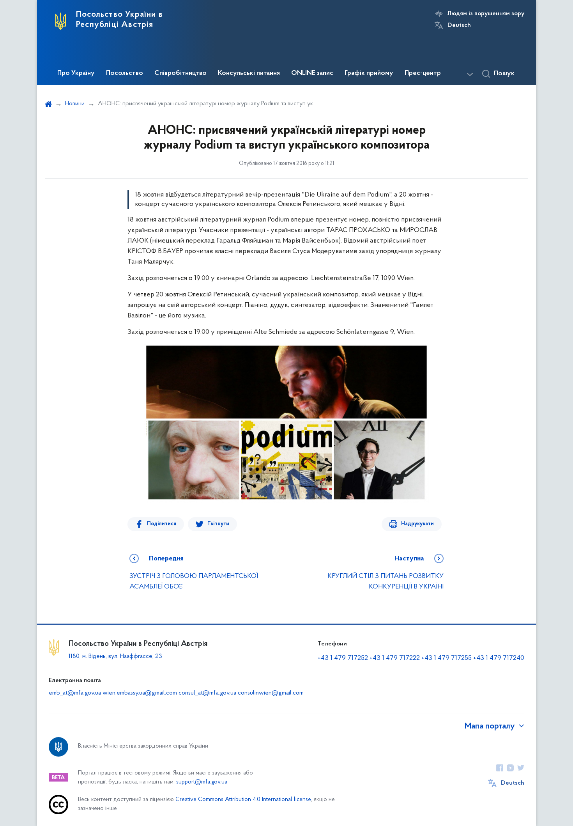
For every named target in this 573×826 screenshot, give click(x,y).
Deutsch (459, 25)
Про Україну (76, 73)
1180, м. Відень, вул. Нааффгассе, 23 (115, 656)
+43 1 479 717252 (343, 658)
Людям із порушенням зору (485, 14)
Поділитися (161, 524)
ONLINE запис (312, 73)
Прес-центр (423, 73)
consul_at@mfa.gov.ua (207, 693)
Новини (75, 104)
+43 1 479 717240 (498, 658)
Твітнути (218, 524)
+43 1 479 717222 (395, 658)
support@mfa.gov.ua (201, 782)
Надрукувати (417, 524)
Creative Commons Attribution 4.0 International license (243, 800)
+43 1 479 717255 (446, 658)
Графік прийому (369, 73)
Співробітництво (180, 73)
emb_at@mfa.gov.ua (75, 693)
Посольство (124, 73)
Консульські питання (249, 73)
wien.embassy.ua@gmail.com (140, 693)
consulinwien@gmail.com (271, 693)
